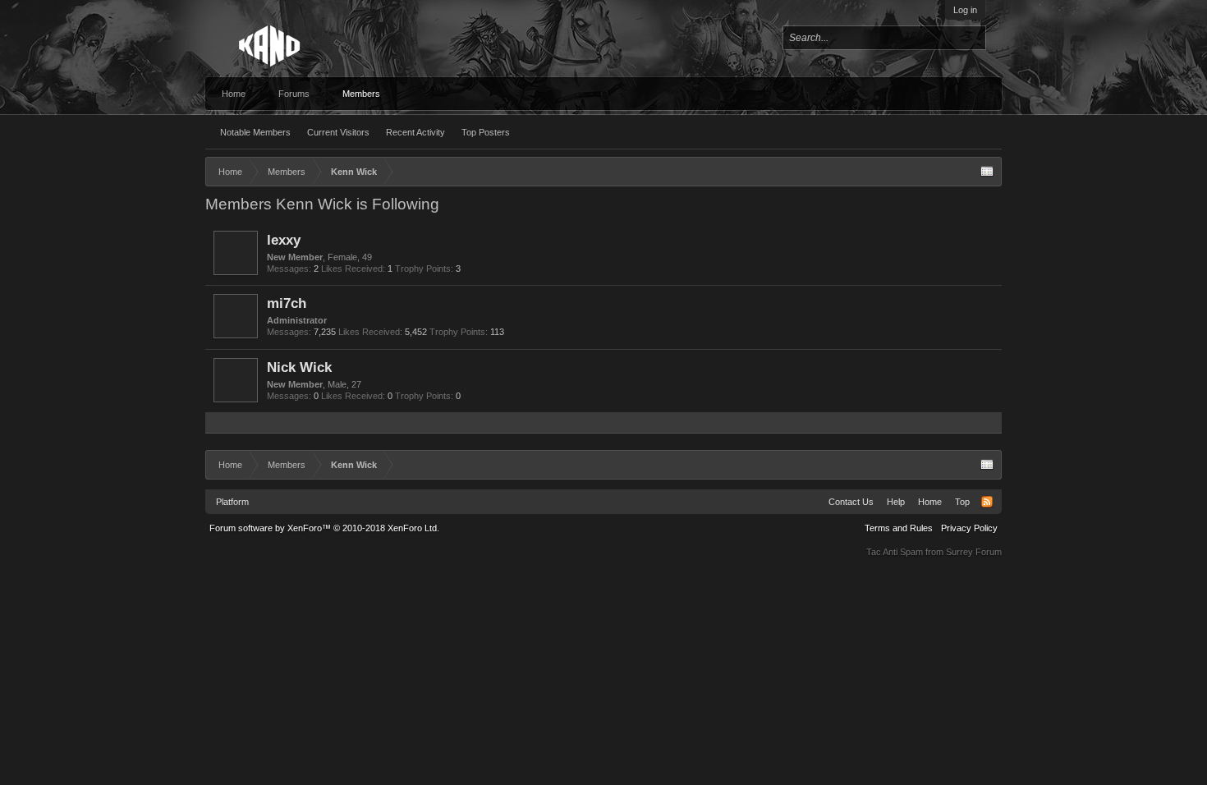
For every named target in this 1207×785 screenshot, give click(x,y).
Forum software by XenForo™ (324, 528)
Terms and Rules (899, 528)
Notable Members (255, 132)
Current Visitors (338, 132)
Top (962, 502)
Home (234, 94)
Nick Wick (299, 367)
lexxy (284, 240)
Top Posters (485, 132)
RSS (987, 501)
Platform (232, 502)
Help (896, 502)
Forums (294, 94)
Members (361, 94)
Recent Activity (415, 132)
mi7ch (286, 303)
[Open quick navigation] (987, 171)
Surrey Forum (974, 552)
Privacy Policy (969, 528)
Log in (965, 10)
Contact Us (851, 502)
